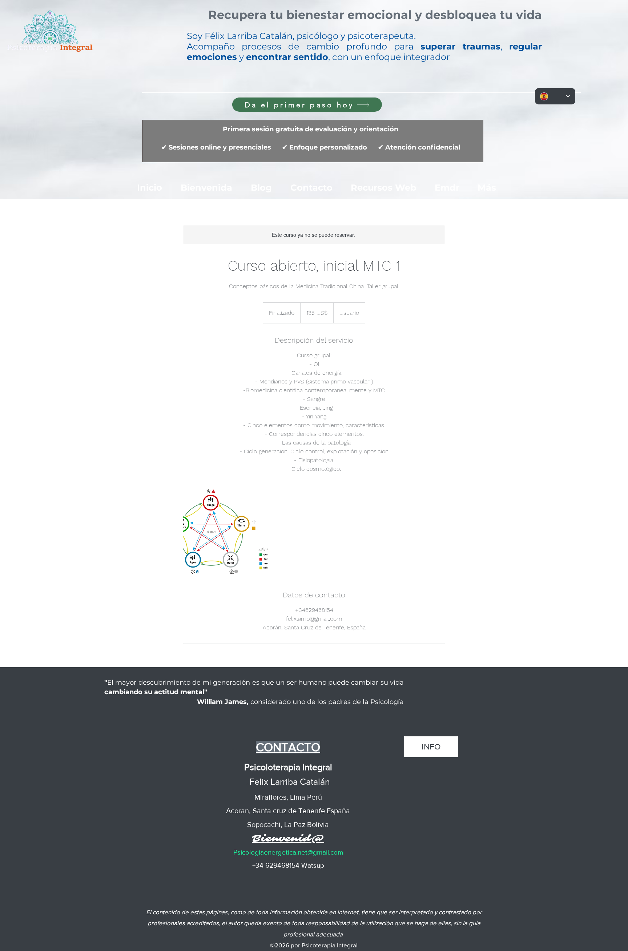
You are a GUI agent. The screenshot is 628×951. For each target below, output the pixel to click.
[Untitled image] (225, 531)
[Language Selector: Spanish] (555, 96)
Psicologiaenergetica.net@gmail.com (288, 852)
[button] (375, 16)
